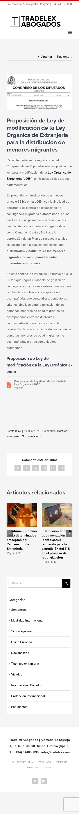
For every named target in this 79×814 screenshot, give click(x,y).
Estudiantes (19, 707)
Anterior (46, 56)
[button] (10, 533)
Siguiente (62, 56)
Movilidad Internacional (27, 620)
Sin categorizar (21, 631)
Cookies (47, 767)
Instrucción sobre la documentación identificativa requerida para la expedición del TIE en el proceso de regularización (57, 544)
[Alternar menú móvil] (70, 32)
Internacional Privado (26, 685)
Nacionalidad (20, 653)
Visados (16, 674)
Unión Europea (21, 642)
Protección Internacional (28, 696)
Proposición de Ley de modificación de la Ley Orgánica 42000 (40, 384)
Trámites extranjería (25, 663)
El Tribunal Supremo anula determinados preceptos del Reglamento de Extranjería (22, 539)
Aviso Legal (45, 762)
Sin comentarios (31, 436)
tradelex (16, 431)
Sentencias (19, 609)
